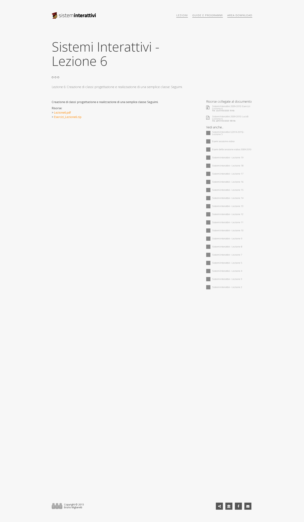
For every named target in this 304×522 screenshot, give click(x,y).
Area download (239, 15)
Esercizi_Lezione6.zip (67, 117)
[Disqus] (152, 340)
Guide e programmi (207, 15)
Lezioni (182, 15)
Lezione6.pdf (62, 112)
